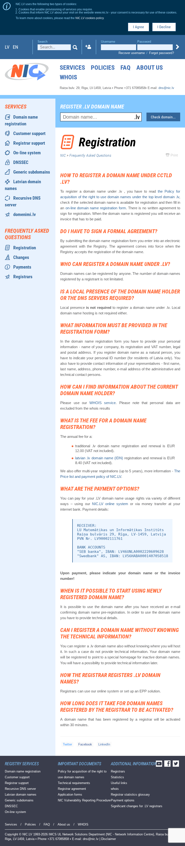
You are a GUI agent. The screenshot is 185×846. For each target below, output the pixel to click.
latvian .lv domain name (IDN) (99, 458)
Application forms (70, 794)
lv (7, 47)
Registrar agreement (72, 789)
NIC (63, 155)
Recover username (132, 53)
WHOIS (68, 77)
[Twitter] (176, 765)
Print (174, 155)
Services (72, 67)
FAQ (125, 67)
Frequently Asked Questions (90, 155)
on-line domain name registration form (96, 208)
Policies (103, 67)
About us (149, 67)
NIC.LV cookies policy (89, 18)
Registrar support (29, 143)
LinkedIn (104, 744)
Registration (24, 247)
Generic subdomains (31, 172)
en (15, 47)
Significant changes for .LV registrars (136, 806)
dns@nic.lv (166, 88)
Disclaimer (108, 839)
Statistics (117, 777)
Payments (22, 267)
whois (115, 789)
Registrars (23, 276)
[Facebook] (168, 765)
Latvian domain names (20, 794)
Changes (21, 257)
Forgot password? (161, 53)
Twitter (67, 744)
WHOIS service (102, 403)
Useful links (119, 783)
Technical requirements (74, 783)
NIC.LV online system (110, 504)
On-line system (27, 153)
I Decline (164, 27)
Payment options (122, 800)
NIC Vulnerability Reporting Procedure (84, 800)
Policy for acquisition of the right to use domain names (82, 774)
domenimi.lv (24, 214)
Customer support (29, 133)
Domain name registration (22, 771)
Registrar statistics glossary (130, 794)
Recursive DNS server (20, 789)
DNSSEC (20, 162)
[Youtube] (159, 765)
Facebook (85, 744)
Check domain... (163, 117)
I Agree (138, 27)
